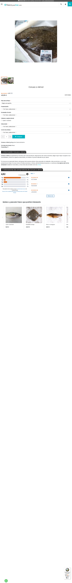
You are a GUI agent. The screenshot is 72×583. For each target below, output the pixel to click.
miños (39, 165)
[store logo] (12, 4)
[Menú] (70, 568)
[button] (10, 81)
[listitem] (14, 217)
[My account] (65, 4)
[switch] (67, 578)
